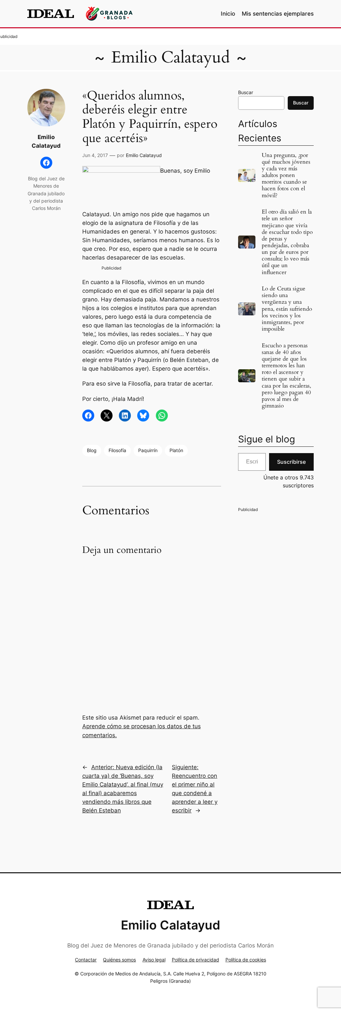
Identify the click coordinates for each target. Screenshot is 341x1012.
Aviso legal (154, 959)
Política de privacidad (195, 959)
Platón (176, 450)
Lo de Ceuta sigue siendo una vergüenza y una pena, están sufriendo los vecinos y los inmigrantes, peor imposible (287, 308)
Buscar (245, 92)
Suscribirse (291, 461)
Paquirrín (148, 450)
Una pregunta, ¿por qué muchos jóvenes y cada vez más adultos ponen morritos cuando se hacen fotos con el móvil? (286, 175)
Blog (92, 450)
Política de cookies (245, 959)
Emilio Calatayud (170, 57)
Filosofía (117, 450)
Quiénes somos (119, 959)
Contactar (86, 959)
